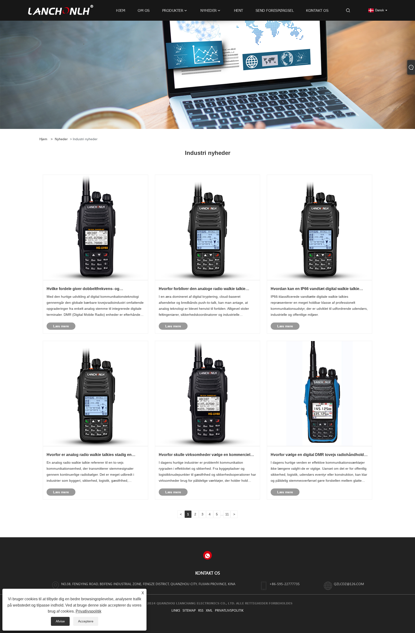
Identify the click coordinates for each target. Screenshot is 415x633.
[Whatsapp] (207, 555)
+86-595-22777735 (284, 584)
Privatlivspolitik (229, 610)
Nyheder (61, 139)
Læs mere (61, 326)
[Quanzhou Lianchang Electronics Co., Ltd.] (60, 10)
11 (227, 514)
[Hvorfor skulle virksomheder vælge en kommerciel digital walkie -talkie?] (207, 393)
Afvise (60, 621)
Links (175, 610)
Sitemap (189, 610)
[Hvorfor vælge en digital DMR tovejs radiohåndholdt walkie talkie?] (319, 393)
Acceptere (85, 621)
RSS (200, 610)
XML (209, 610)
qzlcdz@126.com (349, 584)
